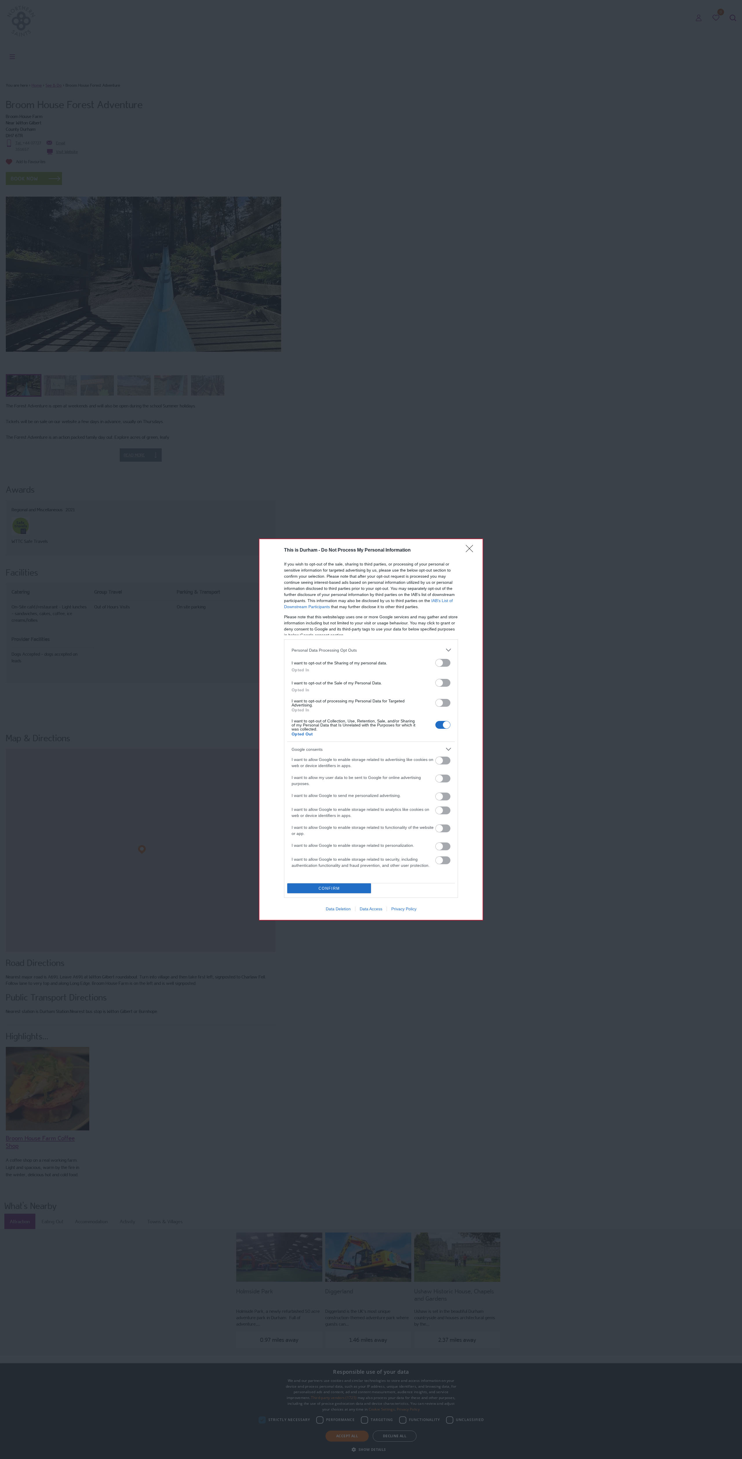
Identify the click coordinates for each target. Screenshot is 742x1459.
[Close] (471, 550)
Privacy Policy (404, 909)
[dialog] (371, 729)
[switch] (442, 663)
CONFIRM (329, 888)
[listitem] (371, 650)
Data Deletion (338, 909)
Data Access (371, 909)
